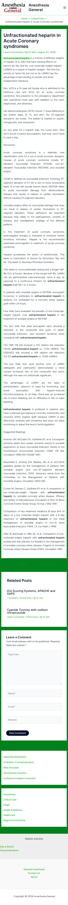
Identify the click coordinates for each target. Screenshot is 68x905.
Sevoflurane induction (15, 773)
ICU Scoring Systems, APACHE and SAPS (31, 592)
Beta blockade (11, 767)
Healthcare (9, 815)
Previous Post (21, 564)
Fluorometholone (9, 850)
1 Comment (12, 598)
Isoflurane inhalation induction (19, 778)
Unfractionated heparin (16, 58)
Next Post (48, 563)
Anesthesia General (39, 7)
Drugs (6, 804)
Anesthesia (9, 794)
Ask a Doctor (7, 846)
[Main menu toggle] (64, 7)
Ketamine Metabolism (15, 756)
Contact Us (34, 873)
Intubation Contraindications (18, 762)
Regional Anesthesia (14, 820)
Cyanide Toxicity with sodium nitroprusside (27, 611)
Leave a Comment (13, 52)
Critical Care (25, 598)
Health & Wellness (13, 810)
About (34, 877)
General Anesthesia (34, 869)
